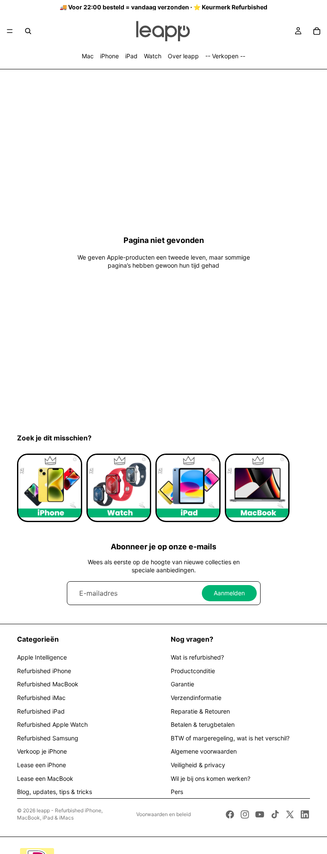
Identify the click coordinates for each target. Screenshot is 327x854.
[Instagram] (245, 814)
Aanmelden (229, 593)
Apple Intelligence (42, 657)
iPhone (109, 56)
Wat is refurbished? (197, 657)
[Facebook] (230, 814)
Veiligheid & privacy (198, 764)
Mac (88, 56)
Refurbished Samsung (47, 738)
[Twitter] (290, 814)
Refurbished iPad (41, 711)
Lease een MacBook (45, 778)
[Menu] (10, 31)
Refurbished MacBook (47, 684)
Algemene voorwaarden (204, 751)
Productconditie (193, 670)
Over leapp (183, 56)
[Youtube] (260, 814)
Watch (152, 56)
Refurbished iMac (41, 697)
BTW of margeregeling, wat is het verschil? (230, 738)
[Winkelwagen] (316, 31)
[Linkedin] (305, 814)
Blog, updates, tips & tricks (54, 791)
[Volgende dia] (300, 488)
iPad (131, 56)
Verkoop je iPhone (42, 751)
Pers (177, 791)
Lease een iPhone (41, 764)
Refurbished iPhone (44, 670)
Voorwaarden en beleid (163, 814)
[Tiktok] (275, 814)
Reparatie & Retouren (200, 711)
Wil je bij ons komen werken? (210, 778)
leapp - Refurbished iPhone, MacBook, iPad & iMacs (60, 814)
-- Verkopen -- (225, 56)
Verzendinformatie (196, 697)
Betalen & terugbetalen (203, 724)
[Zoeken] (28, 31)
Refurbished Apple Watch (52, 724)
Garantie (182, 684)
